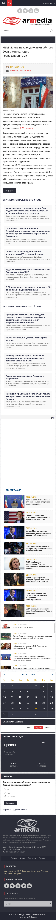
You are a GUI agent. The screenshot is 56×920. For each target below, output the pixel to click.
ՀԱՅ (3, 3)
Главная (14, 858)
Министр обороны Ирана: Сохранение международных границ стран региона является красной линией (25, 358)
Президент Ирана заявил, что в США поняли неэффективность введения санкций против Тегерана (28, 396)
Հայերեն (9, 190)
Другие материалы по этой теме (22, 200)
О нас (22, 858)
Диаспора (26, 871)
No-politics (8, 874)
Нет (8, 793)
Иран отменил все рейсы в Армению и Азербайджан (25, 377)
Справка (44, 871)
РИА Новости (26, 128)
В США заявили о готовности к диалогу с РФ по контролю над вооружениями (28, 288)
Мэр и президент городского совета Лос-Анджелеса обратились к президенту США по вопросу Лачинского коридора (27, 210)
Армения (12, 871)
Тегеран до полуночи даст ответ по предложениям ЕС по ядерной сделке (25, 252)
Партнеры (32, 858)
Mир (29, 71)
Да (8, 790)
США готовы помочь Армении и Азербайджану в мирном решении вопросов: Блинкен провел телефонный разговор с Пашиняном (28, 232)
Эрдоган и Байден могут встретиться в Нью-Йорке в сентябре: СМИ (28, 270)
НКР (19, 871)
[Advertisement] (28, 450)
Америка (14, 71)
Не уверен (11, 796)
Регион (23, 71)
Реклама (42, 858)
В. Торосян (33, 917)
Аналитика (35, 871)
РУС (9, 3)
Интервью (17, 874)
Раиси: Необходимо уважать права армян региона (26, 339)
